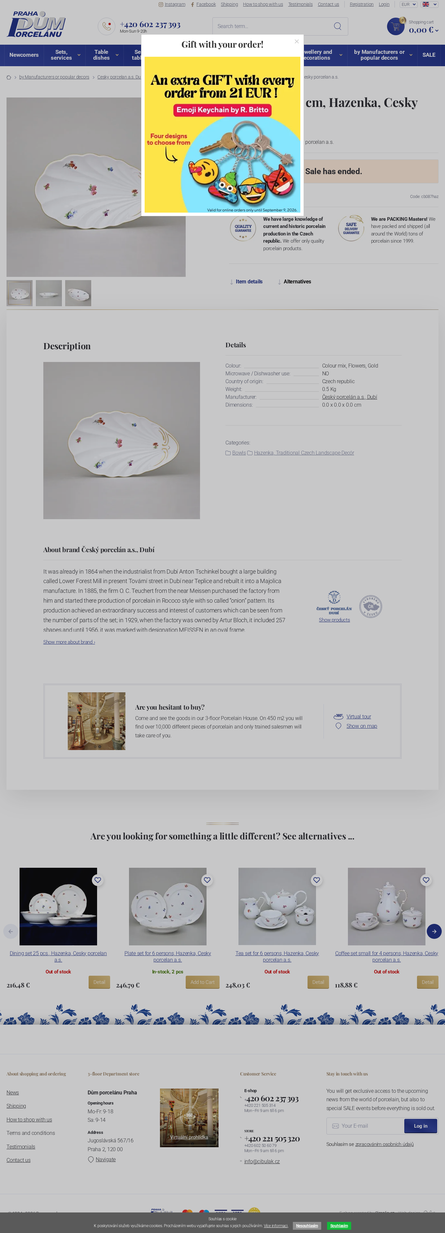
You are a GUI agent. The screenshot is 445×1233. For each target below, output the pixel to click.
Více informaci (276, 1226)
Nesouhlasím (307, 1226)
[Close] (296, 41)
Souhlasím (339, 1226)
